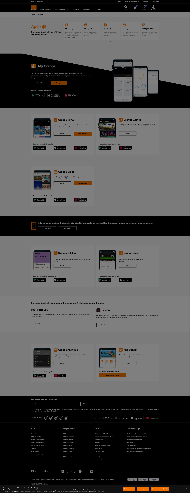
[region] (95, 489)
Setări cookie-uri (129, 489)
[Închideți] (187, 489)
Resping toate (143, 489)
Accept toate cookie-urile (159, 489)
